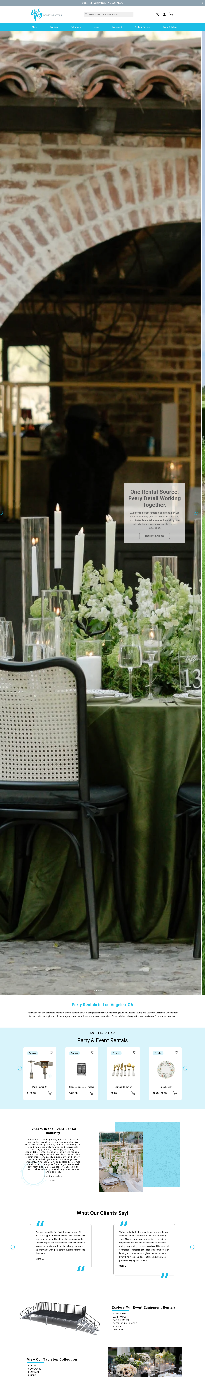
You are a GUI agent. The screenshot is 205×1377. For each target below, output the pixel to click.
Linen (96, 27)
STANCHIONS (120, 1314)
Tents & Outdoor (170, 27)
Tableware (76, 27)
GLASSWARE (34, 1369)
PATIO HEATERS (121, 1320)
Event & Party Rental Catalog (102, 2)
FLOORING (118, 1330)
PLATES (32, 1366)
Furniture (54, 27)
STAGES (117, 1326)
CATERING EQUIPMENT (125, 1323)
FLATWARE (34, 1372)
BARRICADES (120, 1317)
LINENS (32, 1375)
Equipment (117, 27)
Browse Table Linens (159, 534)
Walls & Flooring (142, 27)
